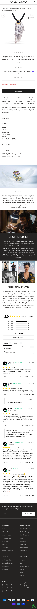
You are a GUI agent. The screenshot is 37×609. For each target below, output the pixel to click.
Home (3, 7)
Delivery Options (6, 532)
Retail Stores (5, 566)
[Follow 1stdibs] (2, 590)
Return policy (5, 541)
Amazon (22, 560)
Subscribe (28, 514)
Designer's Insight (25, 532)
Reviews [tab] (6, 343)
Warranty (4, 544)
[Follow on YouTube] (2, 587)
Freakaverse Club (7, 560)
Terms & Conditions (7, 551)
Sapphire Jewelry (6, 156)
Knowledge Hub (25, 535)
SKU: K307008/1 (18, 77)
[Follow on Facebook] (2, 585)
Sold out (18, 91)
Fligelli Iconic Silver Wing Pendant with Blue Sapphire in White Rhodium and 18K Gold (17, 9)
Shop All (9, 7)
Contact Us (23, 551)
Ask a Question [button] (19, 337)
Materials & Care (6, 538)
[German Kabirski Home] (27, 584)
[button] (30, 377)
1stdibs (22, 569)
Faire (21, 573)
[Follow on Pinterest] (11, 585)
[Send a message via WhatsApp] (34, 606)
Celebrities (23, 541)
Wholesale (5, 569)
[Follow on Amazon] (7, 587)
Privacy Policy (6, 548)
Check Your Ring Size (8, 529)
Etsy (21, 563)
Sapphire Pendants (15, 156)
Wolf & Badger (24, 566)
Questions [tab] (16, 343)
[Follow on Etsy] (11, 587)
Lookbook (23, 544)
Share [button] (6, 377)
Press (21, 538)
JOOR (22, 576)
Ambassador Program (8, 563)
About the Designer (25, 529)
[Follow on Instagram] (7, 585)
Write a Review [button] (19, 333)
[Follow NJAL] (7, 591)
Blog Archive (24, 548)
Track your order (6, 535)
